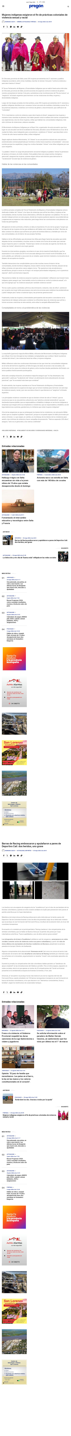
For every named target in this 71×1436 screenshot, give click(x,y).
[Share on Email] (18, 27)
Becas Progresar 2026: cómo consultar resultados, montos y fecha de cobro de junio (17, 603)
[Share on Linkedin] (14, 27)
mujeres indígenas (9, 430)
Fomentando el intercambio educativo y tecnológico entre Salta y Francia (17, 520)
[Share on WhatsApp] (11, 27)
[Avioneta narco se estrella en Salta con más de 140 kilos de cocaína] (53, 461)
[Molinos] (14, 783)
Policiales (10, 629)
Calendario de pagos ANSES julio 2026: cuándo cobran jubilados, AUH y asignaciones (17, 619)
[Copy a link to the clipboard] (21, 27)
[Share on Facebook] (4, 27)
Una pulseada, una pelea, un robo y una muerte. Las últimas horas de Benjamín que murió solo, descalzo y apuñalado (16, 585)
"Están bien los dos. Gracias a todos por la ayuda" (33, 1100)
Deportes (18, 538)
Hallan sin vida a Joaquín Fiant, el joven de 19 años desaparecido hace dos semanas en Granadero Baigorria (16, 637)
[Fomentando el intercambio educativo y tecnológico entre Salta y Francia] (18, 501)
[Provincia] (14, 658)
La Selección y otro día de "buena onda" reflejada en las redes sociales (29, 558)
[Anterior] (8, 540)
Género (19, 21)
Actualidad (26, 21)
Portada (33, 21)
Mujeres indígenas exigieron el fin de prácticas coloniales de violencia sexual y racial (29, 1116)
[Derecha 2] (14, 752)
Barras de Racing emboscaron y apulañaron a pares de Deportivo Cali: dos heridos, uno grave (41, 541)
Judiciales (10, 577)
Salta (56, 430)
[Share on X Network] (7, 27)
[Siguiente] (63, 556)
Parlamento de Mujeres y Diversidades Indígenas (35, 430)
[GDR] (14, 723)
